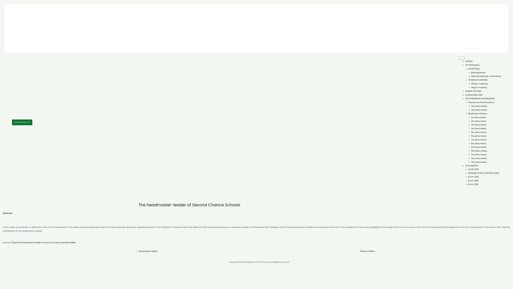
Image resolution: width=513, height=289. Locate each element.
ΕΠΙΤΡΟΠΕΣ (474, 68)
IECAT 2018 (473, 180)
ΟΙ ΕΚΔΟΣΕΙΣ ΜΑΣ (474, 95)
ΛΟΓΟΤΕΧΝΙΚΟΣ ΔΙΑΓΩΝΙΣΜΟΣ (480, 98)
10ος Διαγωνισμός (479, 150)
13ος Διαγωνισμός (479, 109)
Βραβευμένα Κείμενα (477, 113)
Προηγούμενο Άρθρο (146, 251)
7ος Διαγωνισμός (478, 139)
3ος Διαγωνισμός (478, 124)
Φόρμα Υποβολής (479, 87)
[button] (22, 122)
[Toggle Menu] (462, 58)
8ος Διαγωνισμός (478, 143)
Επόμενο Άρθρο (368, 251)
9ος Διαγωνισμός (478, 147)
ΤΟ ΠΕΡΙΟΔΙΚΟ (472, 65)
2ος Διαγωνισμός (478, 121)
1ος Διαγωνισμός (478, 117)
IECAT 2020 (473, 176)
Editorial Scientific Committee (486, 76)
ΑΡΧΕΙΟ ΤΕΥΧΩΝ (473, 91)
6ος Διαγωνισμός (478, 135)
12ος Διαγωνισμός (479, 106)
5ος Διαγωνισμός (479, 132)
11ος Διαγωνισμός (479, 154)
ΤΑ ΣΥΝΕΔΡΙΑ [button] (471, 165)
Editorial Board (478, 72)
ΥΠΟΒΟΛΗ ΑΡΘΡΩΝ (477, 80)
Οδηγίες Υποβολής (479, 83)
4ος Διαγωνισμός (479, 128)
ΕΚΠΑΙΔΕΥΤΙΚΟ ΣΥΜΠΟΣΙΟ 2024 (483, 173)
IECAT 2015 (473, 184)
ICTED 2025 (473, 169)
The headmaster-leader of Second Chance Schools (46, 242)
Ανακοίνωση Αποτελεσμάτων (481, 102)
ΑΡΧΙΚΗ (469, 61)
